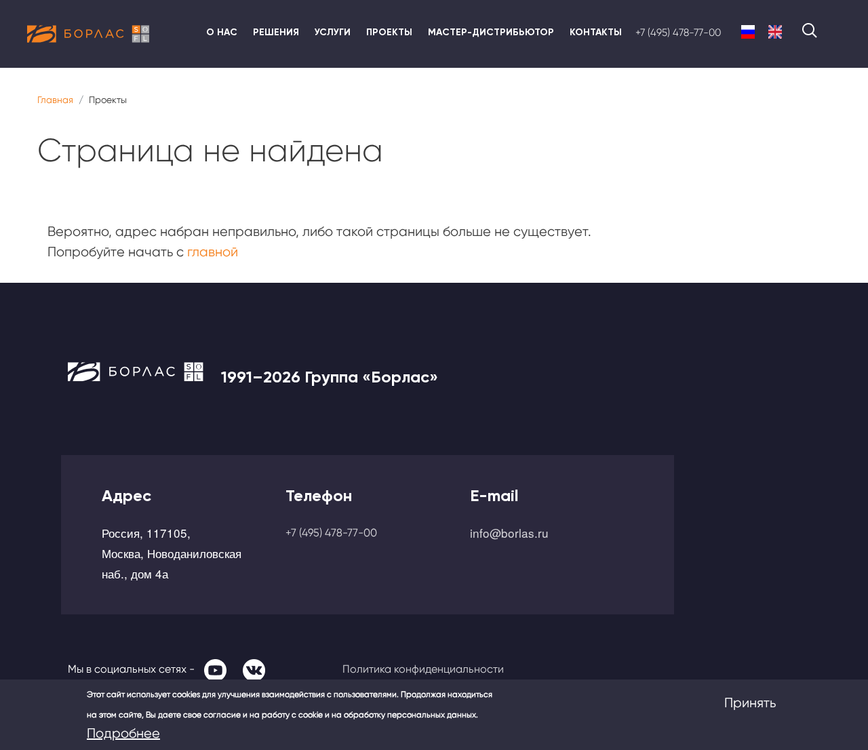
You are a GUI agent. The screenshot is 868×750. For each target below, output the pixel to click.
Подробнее (123, 733)
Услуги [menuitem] (333, 32)
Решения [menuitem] (276, 32)
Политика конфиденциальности (423, 669)
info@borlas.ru (509, 532)
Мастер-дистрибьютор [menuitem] (491, 32)
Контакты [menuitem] (596, 32)
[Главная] (88, 34)
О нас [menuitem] (221, 32)
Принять (750, 703)
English (775, 32)
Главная (55, 99)
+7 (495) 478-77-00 (678, 32)
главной (212, 252)
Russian (748, 32)
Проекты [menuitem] (389, 32)
